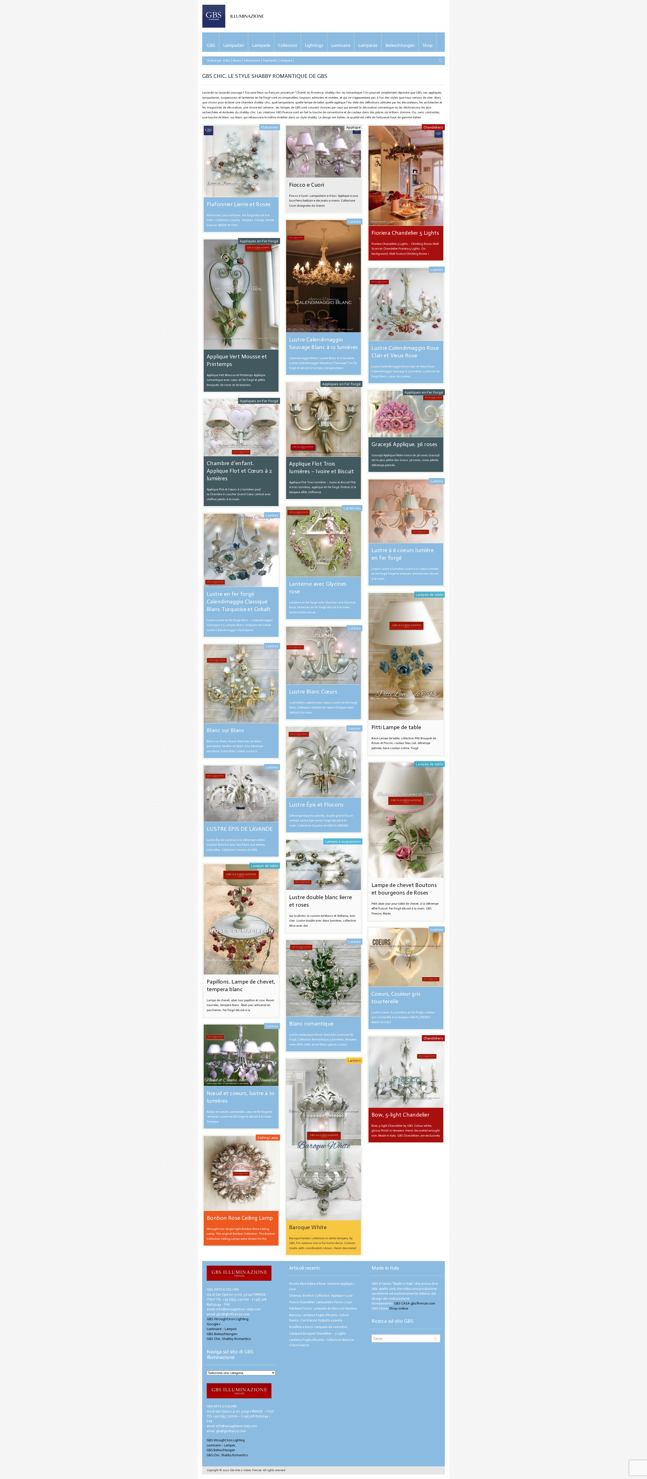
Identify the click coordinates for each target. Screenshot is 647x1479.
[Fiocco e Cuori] (323, 175)
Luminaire (340, 45)
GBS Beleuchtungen (222, 1334)
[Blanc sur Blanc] (241, 721)
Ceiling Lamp (268, 1138)
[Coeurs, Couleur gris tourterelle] (405, 984)
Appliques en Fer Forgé (259, 241)
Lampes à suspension (343, 841)
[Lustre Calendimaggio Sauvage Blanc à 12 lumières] (323, 330)
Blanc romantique (311, 1023)
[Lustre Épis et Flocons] (323, 795)
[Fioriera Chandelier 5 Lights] (405, 223)
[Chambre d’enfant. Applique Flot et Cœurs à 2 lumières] (241, 453)
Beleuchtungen (400, 45)
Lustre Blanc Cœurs (313, 691)
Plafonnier (269, 127)
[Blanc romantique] (323, 1014)
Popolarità (269, 60)
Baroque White (308, 1227)
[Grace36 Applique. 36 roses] (405, 434)
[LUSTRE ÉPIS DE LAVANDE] (241, 819)
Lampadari (233, 45)
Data (226, 60)
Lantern (354, 1060)
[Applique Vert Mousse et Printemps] (241, 347)
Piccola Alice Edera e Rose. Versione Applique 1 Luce (321, 1286)
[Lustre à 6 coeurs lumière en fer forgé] (405, 540)
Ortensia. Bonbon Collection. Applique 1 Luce (321, 1295)
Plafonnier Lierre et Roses (238, 204)
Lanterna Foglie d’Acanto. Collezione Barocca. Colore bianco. (322, 1342)
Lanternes (352, 508)
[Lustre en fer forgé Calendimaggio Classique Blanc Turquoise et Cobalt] (241, 584)
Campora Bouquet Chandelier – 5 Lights (317, 1333)
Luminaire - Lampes (222, 1329)
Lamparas (368, 45)
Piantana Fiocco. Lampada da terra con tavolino (323, 1308)
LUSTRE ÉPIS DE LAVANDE (240, 828)
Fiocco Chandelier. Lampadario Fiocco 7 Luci (320, 1302)
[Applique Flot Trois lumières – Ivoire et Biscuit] (323, 454)
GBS (211, 45)
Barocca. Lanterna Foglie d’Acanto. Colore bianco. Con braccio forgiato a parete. (319, 1317)
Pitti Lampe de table (396, 727)
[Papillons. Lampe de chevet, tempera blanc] (241, 972)
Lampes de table (429, 595)
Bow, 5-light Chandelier (400, 1114)
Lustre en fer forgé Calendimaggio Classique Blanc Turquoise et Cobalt (238, 602)
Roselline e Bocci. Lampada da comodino (318, 1327)
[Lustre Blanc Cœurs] (323, 682)
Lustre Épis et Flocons (316, 804)
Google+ (214, 1324)
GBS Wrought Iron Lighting (227, 1319)
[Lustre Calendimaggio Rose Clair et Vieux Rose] (405, 338)
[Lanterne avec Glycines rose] (323, 574)
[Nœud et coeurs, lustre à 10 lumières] (241, 1083)
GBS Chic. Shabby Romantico (229, 1339)
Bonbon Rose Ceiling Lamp (240, 1217)
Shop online (398, 1308)
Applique (353, 127)
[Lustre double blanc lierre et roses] (323, 887)
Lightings (314, 45)
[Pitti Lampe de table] (405, 717)
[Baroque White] (323, 1217)
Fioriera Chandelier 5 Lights (405, 232)
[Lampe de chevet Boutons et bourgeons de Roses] (405, 875)
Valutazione (252, 60)
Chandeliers (433, 127)
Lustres (354, 222)
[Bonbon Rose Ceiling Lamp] (241, 1208)
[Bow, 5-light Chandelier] (405, 1105)
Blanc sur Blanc (225, 730)
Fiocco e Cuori (306, 184)
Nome (237, 60)
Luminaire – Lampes (221, 1445)
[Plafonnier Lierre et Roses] (241, 194)
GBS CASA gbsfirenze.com (414, 1303)
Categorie (285, 60)
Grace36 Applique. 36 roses (404, 444)
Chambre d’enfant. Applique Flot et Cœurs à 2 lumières (239, 471)
